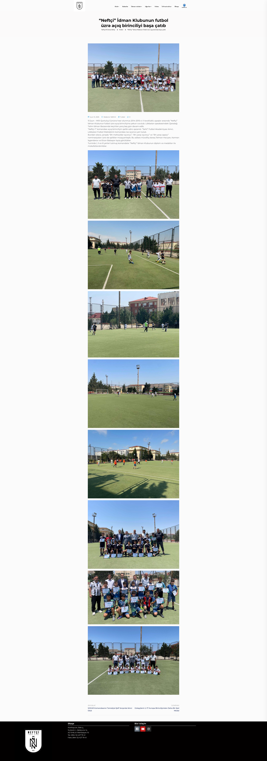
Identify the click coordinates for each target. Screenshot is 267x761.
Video (157, 6)
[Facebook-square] (137, 729)
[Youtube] (142, 729)
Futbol (122, 117)
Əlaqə (177, 6)
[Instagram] (148, 729)
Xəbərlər (125, 6)
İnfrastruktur (166, 6)
